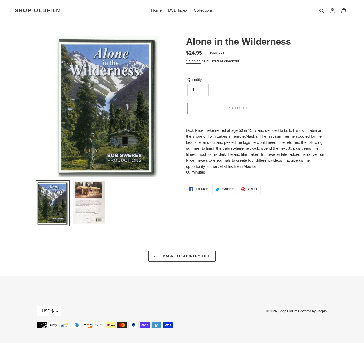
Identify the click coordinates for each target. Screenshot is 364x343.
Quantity (194, 79)
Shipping (193, 61)
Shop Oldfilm (38, 10)
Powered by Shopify (312, 311)
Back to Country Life (186, 256)
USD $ (48, 311)
